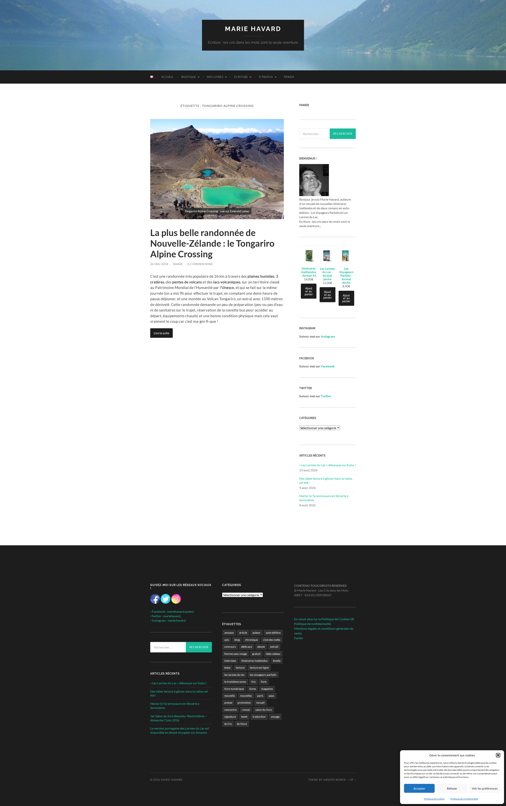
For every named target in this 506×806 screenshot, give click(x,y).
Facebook (328, 366)
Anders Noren (334, 779)
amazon (229, 632)
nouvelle (229, 695)
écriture (242, 723)
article (243, 632)
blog (237, 639)
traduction (259, 716)
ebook (261, 646)
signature (230, 716)
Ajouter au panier (309, 291)
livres (252, 688)
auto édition (273, 632)
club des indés (271, 639)
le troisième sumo (235, 681)
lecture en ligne (259, 667)
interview (230, 660)
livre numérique (234, 688)
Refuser (452, 788)
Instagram (328, 336)
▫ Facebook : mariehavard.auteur (172, 611)
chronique (251, 639)
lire (253, 681)
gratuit (256, 653)
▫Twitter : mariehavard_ (166, 616)
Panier (289, 76)
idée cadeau (273, 653)
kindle (276, 660)
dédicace (246, 646)
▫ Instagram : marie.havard (168, 620)
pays (271, 695)
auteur (256, 632)
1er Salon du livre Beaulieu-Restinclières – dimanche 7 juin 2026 (178, 718)
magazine (267, 688)
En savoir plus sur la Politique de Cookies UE (324, 619)
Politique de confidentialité (464, 798)
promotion (244, 702)
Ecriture (241, 76)
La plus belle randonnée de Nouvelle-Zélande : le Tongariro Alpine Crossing (212, 243)
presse (228, 702)
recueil (260, 702)
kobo (227, 667)
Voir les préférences (485, 788)
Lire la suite (161, 333)
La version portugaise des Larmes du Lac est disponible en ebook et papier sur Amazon (179, 730)
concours (230, 646)
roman (246, 709)
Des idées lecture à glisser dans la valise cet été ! (325, 480)
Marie (178, 264)
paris (260, 695)
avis (226, 639)
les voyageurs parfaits (263, 674)
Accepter (419, 788)
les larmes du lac (234, 674)
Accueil (167, 76)
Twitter (326, 396)
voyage (275, 716)
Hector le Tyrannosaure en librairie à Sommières (323, 498)
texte (244, 716)
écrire (228, 723)
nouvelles (246, 695)
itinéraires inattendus (254, 660)
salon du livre (263, 709)
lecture (240, 667)
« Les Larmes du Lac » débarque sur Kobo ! (327, 465)
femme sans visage (235, 653)
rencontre (230, 709)
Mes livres (215, 76)
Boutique (188, 76)
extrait (274, 646)
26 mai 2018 (159, 264)
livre (263, 681)
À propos (266, 76)
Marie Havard (253, 28)
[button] (498, 755)
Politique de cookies (434, 798)
